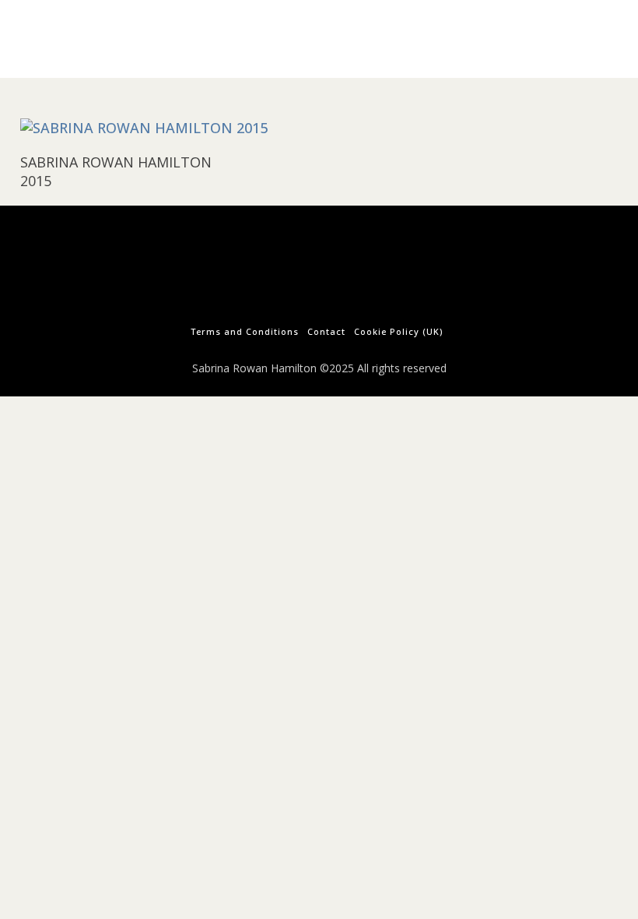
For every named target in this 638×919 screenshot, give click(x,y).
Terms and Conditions (245, 331)
